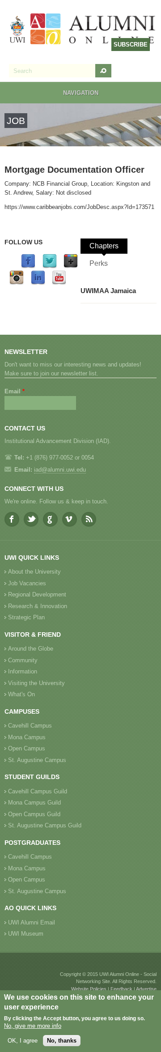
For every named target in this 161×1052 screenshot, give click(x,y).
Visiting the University (36, 683)
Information (22, 671)
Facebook (11, 519)
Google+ (50, 519)
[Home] (83, 30)
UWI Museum (25, 933)
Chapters (104, 246)
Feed (88, 519)
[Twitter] (49, 266)
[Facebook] (28, 266)
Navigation (80, 92)
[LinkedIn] (38, 283)
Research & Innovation (37, 606)
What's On (21, 694)
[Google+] (71, 266)
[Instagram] (16, 283)
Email (14, 391)
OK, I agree (23, 1040)
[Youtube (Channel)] (59, 283)
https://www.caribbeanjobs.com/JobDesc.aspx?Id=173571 (79, 207)
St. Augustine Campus (37, 760)
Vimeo (69, 519)
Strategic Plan (26, 617)
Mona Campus (27, 737)
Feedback (121, 989)
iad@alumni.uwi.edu (60, 469)
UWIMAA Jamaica (108, 290)
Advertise (146, 989)
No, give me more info (32, 1025)
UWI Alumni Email (31, 922)
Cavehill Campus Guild (37, 791)
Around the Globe (30, 648)
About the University (34, 571)
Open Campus (26, 748)
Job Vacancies (27, 583)
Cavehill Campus (30, 725)
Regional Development (37, 594)
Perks (98, 263)
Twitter (31, 519)
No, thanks (61, 1040)
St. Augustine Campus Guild (44, 825)
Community (23, 660)
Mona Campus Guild (34, 802)
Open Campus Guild (34, 814)
